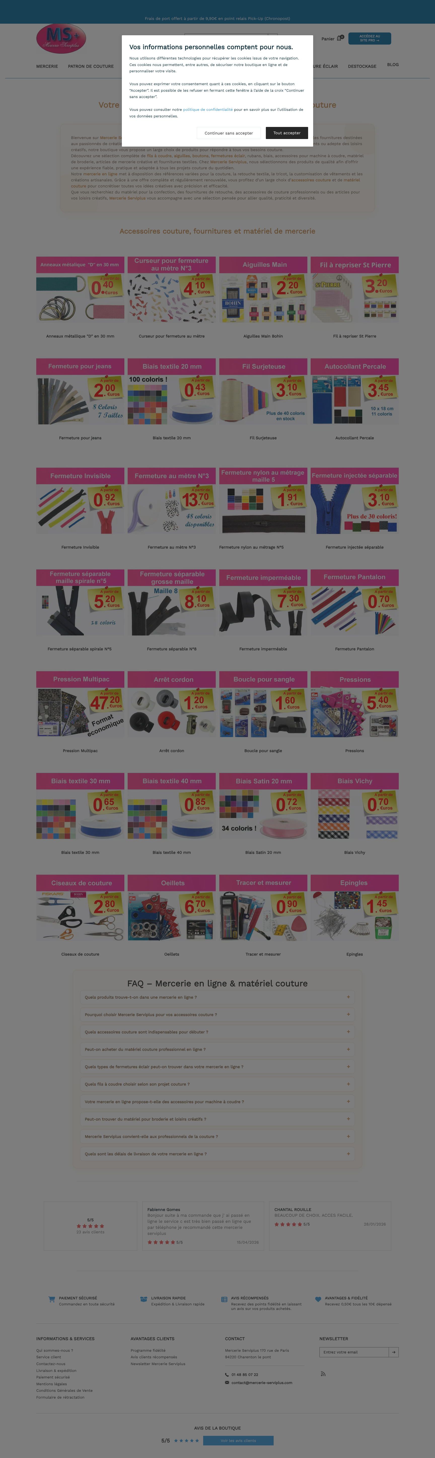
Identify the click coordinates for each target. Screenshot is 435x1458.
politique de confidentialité (208, 109)
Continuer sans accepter (229, 133)
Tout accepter (287, 132)
